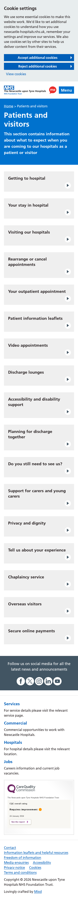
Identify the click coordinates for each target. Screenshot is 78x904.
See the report (18, 822)
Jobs (8, 761)
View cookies (16, 74)
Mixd (38, 891)
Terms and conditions (20, 872)
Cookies (35, 867)
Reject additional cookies (37, 66)
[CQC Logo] (21, 792)
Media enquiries (16, 862)
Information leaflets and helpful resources (36, 853)
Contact (10, 848)
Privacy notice (14, 867)
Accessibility (42, 862)
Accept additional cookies (37, 58)
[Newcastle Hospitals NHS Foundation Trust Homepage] (25, 90)
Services (12, 703)
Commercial (15, 723)
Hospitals (13, 742)
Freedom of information (22, 858)
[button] (52, 90)
